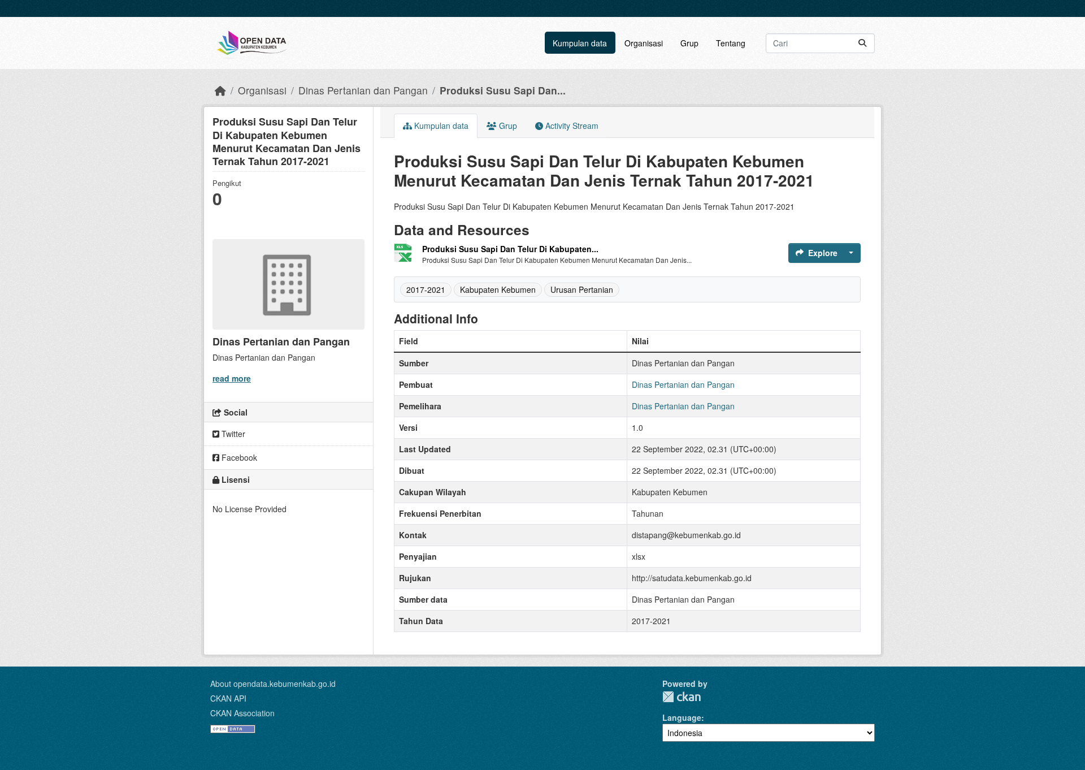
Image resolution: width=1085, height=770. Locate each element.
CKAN (681, 697)
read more (231, 378)
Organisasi (643, 43)
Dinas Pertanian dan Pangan (363, 90)
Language (681, 717)
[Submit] (862, 43)
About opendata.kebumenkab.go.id (273, 683)
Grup (689, 43)
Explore (822, 252)
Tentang (730, 43)
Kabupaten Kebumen (498, 289)
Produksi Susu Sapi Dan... (503, 90)
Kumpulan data (580, 43)
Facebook (238, 457)
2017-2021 (425, 289)
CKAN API (228, 698)
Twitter (232, 433)
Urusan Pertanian (581, 289)
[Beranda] (220, 90)
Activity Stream (570, 125)
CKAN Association (242, 713)
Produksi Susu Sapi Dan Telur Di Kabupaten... (510, 248)
